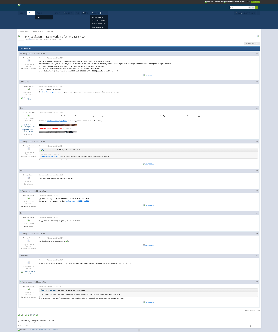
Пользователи (68, 13)
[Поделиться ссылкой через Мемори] (31, 315)
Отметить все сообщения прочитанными (39, 329)
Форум (31, 13)
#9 (257, 255)
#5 (257, 170)
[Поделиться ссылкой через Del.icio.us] (25, 315)
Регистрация (255, 1)
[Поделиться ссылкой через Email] (37, 315)
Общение (34, 326)
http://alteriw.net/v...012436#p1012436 (78, 201)
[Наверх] (139, 330)
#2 (257, 82)
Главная (22, 13)
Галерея (57, 13)
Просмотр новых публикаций (245, 13)
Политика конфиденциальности (251, 326)
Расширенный (259, 7)
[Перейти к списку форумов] (21, 5)
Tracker (39, 13)
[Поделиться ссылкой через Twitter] (19, 315)
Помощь (55, 329)
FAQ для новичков (97, 17)
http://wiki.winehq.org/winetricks (52, 92)
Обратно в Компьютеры (252, 310)
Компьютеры (49, 326)
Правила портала (97, 27)
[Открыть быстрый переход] (258, 13)
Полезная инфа (97, 13)
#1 (257, 53)
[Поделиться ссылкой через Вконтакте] (28, 315)
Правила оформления (98, 24)
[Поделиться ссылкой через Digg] (22, 315)
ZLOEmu (85, 13)
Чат (77, 13)
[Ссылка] (148, 75)
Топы (38, 17)
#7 (257, 213)
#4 (257, 141)
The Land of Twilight (23, 326)
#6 (257, 191)
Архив (41, 326)
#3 (257, 108)
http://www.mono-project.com (57, 121)
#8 (257, 233)
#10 (257, 282)
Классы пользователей (99, 20)
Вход (248, 1)
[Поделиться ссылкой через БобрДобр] (34, 315)
